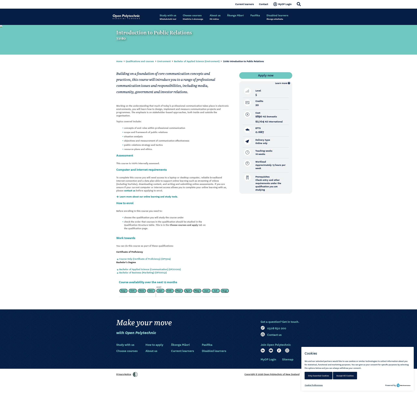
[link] (135, 374)
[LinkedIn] (263, 350)
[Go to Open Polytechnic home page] (126, 17)
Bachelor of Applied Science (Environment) (197, 61)
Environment (164, 61)
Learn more (281, 83)
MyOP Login (285, 4)
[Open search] (299, 4)
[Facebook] (279, 350)
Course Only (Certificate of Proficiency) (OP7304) (145, 258)
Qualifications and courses (140, 61)
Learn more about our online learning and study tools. (149, 196)
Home (119, 61)
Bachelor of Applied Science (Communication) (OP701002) (150, 269)
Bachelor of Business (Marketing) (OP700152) (143, 272)
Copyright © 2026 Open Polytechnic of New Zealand (272, 374)
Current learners (244, 4)
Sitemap (287, 359)
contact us (129, 190)
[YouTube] (271, 350)
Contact (263, 4)
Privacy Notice (123, 374)
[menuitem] (168, 17)
